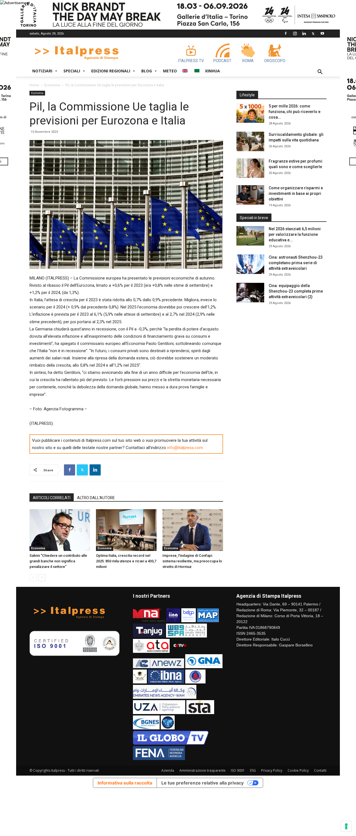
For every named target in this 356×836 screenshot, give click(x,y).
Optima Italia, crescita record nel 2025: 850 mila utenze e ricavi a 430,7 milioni (126, 561)
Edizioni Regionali (110, 70)
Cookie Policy (298, 770)
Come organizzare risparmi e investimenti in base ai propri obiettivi (296, 193)
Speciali (71, 70)
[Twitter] (313, 33)
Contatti (320, 770)
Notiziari (42, 70)
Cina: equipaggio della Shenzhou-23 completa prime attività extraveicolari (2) (296, 291)
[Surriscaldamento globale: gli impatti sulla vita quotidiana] (250, 141)
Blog (146, 70)
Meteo (170, 70)
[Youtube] (322, 33)
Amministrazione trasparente (202, 770)
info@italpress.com (185, 447)
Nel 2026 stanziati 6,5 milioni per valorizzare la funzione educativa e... (295, 234)
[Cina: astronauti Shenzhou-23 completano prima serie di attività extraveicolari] (250, 264)
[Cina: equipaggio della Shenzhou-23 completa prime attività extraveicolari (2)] (250, 292)
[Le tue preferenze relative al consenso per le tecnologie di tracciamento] (346, 826)
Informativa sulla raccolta (125, 783)
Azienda (167, 770)
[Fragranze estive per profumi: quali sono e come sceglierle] (250, 168)
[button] (320, 72)
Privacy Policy (271, 770)
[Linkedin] (304, 33)
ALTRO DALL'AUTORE (96, 498)
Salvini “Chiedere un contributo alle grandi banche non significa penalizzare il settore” (58, 561)
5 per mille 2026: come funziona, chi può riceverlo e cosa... (294, 111)
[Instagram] (295, 33)
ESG (253, 770)
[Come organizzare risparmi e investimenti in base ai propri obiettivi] (250, 195)
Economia (52, 85)
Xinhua (212, 70)
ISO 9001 (238, 770)
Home (34, 85)
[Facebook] (285, 33)
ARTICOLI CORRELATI (51, 498)
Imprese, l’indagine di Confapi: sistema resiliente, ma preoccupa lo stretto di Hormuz (192, 561)
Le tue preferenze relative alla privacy (202, 783)
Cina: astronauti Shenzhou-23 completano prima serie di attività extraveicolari (296, 263)
